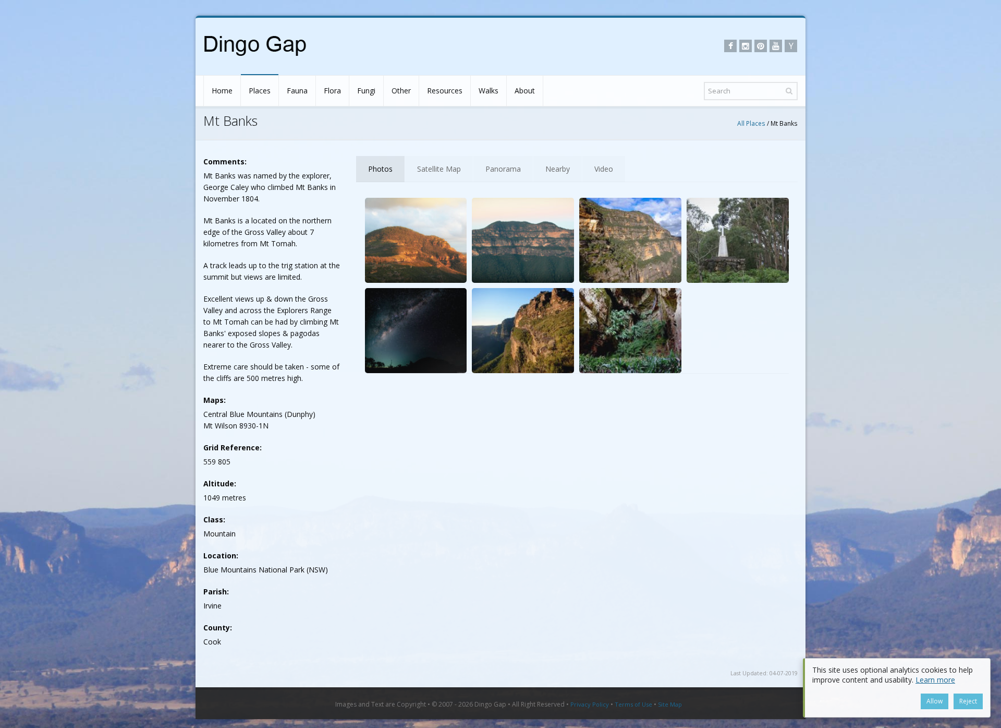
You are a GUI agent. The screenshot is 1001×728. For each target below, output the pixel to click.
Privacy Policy (589, 704)
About (525, 91)
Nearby (557, 169)
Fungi (366, 91)
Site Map (670, 704)
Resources (444, 91)
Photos (380, 169)
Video (603, 169)
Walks (488, 91)
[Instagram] (745, 46)
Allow (934, 701)
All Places (751, 123)
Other (401, 91)
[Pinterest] (760, 46)
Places (260, 91)
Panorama (503, 169)
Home (222, 91)
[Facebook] (730, 46)
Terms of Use (633, 704)
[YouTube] (776, 46)
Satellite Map (439, 169)
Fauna (297, 91)
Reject (968, 701)
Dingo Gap (490, 704)
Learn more (935, 680)
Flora (332, 91)
